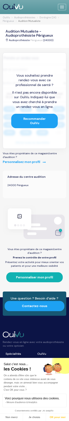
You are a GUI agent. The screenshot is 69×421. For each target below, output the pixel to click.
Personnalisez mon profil (22, 162)
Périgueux (36, 40)
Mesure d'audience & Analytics (22, 402)
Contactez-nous (34, 306)
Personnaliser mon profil (34, 277)
